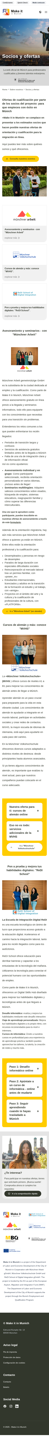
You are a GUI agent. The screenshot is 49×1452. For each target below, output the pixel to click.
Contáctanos (8, 3)
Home (4, 89)
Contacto (9, 1374)
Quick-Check (23, 3)
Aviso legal (10, 1345)
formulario (15, 522)
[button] (24, 810)
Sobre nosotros (16, 89)
